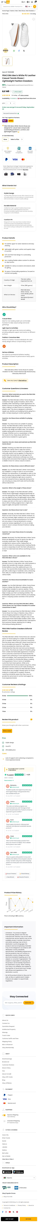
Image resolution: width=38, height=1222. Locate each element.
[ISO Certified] (20, 1188)
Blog (3, 1080)
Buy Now (25, 169)
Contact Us (6, 1023)
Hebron (4, 1144)
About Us (5, 1020)
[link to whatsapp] (14, 51)
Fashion (12, 11)
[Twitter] (14, 1212)
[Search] (34, 6)
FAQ (3, 1071)
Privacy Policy (22, 1205)
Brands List (5, 1062)
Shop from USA (8, 1196)
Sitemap (5, 1032)
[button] (24, 2)
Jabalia (4, 1147)
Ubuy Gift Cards (7, 1077)
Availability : (6, 98)
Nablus (4, 1150)
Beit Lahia (5, 1153)
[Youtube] (11, 1212)
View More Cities (7, 1159)
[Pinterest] (18, 1212)
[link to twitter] (24, 51)
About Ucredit (6, 1074)
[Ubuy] (7, 2)
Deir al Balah (6, 1156)
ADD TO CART (10, 1219)
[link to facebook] (19, 51)
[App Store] (7, 1172)
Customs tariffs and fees (10, 1038)
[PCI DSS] (6, 1187)
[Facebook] (3, 1212)
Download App (7, 1059)
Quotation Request (8, 1026)
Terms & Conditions (9, 1205)
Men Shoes (22, 11)
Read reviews (8, 780)
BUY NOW (28, 1219)
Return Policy (6, 1068)
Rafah (4, 1141)
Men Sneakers (30, 11)
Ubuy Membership (8, 1047)
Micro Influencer (7, 1044)
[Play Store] (18, 1172)
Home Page (5, 11)
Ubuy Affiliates (7, 1083)
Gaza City (5, 1135)
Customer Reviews (8, 1065)
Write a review (7, 731)
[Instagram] (7, 1212)
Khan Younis (6, 1138)
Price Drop (18, 92)
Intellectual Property (8, 1029)
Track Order (6, 1035)
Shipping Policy (7, 1041)
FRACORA (5, 14)
